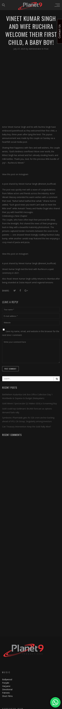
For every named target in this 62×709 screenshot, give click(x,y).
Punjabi (5, 682)
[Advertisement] (31, 88)
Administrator (35, 48)
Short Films (7, 696)
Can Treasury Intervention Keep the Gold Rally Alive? (26, 426)
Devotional (7, 689)
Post (46, 48)
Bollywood (7, 679)
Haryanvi (6, 686)
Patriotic (6, 692)
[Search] (57, 378)
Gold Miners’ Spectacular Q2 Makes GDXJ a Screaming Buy (29, 403)
